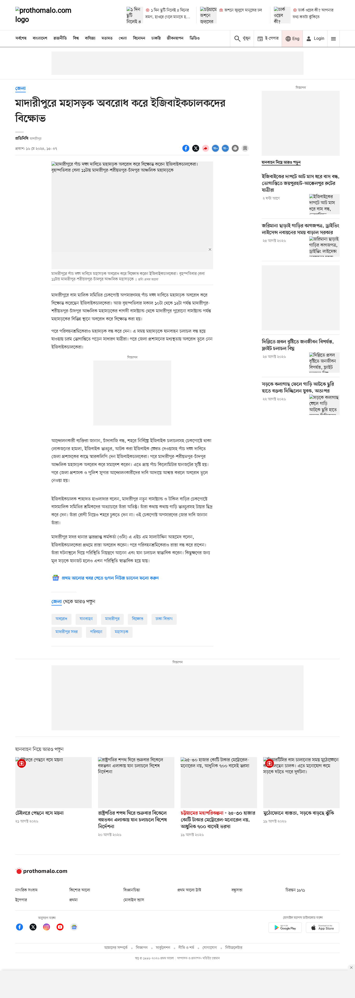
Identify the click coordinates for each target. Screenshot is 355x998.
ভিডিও (195, 38)
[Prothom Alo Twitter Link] (35, 928)
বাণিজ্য (90, 38)
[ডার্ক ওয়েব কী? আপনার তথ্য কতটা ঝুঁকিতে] (282, 15)
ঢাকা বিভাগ (164, 619)
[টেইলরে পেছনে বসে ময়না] (53, 782)
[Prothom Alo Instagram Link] (49, 928)
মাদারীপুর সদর (67, 632)
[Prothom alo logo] (41, 873)
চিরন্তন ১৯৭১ (295, 890)
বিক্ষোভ (137, 619)
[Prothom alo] (50, 15)
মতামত (107, 38)
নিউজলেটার (233, 947)
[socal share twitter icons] (196, 151)
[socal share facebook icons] (187, 151)
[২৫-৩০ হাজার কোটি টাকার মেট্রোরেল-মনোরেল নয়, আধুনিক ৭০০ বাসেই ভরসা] (219, 782)
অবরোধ (61, 619)
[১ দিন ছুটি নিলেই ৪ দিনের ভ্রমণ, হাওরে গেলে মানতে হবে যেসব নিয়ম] (135, 15)
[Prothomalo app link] (285, 928)
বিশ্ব (76, 38)
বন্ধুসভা (237, 890)
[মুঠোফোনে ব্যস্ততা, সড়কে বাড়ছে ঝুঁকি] (301, 782)
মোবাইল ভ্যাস (133, 900)
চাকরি (156, 38)
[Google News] (74, 927)
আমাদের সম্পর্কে (116, 947)
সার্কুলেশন (163, 947)
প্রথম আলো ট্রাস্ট (189, 890)
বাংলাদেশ (40, 38)
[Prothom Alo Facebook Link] (22, 928)
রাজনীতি (60, 38)
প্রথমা (73, 900)
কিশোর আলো (79, 890)
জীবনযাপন (175, 38)
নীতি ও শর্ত (186, 947)
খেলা (123, 38)
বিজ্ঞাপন (142, 947)
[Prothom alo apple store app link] (322, 928)
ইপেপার (21, 900)
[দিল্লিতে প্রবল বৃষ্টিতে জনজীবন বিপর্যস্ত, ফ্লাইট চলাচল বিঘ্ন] (324, 362)
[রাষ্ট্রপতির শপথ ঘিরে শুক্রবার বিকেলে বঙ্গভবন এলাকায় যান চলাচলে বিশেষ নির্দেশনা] (136, 782)
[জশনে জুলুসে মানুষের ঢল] (208, 15)
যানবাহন (86, 619)
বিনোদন (139, 38)
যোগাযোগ (209, 947)
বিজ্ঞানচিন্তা (131, 890)
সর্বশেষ (21, 38)
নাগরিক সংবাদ (26, 890)
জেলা (20, 89)
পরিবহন (96, 632)
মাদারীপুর (112, 619)
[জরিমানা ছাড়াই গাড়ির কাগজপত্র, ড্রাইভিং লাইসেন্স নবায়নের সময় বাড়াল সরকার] (324, 246)
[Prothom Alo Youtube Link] (62, 928)
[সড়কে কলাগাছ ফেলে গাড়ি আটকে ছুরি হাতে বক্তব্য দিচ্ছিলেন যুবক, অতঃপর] (324, 405)
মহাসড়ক (121, 632)
